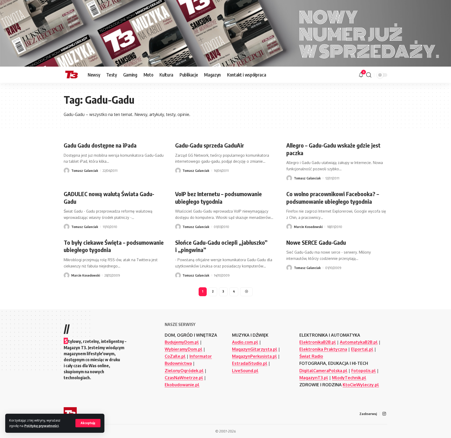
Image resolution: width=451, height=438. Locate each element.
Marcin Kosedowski (308, 227)
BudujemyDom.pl (182, 342)
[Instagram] (384, 413)
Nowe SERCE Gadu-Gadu (316, 242)
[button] (87, 423)
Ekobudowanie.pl (182, 384)
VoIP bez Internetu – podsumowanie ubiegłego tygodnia (218, 197)
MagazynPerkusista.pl (254, 356)
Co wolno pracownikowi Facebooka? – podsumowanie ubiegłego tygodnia (332, 197)
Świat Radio (311, 356)
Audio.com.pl (245, 342)
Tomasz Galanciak (84, 170)
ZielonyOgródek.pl (184, 370)
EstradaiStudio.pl (249, 363)
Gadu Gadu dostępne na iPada (100, 145)
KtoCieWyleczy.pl (361, 384)
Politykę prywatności (41, 426)
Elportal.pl (362, 349)
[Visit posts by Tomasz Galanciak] (66, 170)
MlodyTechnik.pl (349, 377)
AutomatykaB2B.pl (359, 342)
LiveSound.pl (245, 370)
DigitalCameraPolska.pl (323, 370)
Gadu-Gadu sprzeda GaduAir (209, 145)
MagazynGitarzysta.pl (254, 349)
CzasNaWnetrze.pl (184, 377)
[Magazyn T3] (71, 75)
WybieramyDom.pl (183, 349)
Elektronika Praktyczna (323, 349)
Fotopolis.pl (363, 370)
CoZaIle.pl (175, 356)
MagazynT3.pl (313, 377)
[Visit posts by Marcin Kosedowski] (289, 227)
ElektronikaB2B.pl (317, 342)
